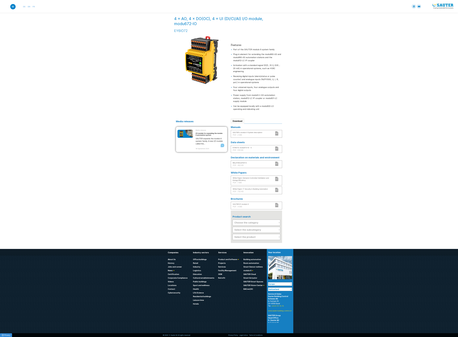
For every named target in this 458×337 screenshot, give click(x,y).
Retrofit (221, 278)
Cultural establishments (203, 278)
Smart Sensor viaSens (253, 267)
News (170, 270)
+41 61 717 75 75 (277, 306)
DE (24, 6)
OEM (220, 274)
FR (34, 6)
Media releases (201, 130)
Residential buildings (202, 296)
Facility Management (227, 270)
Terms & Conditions (256, 335)
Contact (171, 289)
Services (222, 267)
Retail (195, 263)
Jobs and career (175, 267)
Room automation (251, 263)
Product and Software (227, 259)
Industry (196, 267)
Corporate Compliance (177, 278)
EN (29, 6)
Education (197, 274)
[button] (6, 335)
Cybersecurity (174, 293)
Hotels (196, 304)
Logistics (197, 270)
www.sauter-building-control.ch (280, 311)
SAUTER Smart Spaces (253, 282)
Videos (171, 282)
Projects (222, 263)
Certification (173, 274)
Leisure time (198, 300)
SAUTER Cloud (249, 274)
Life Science (198, 293)
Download (237, 121)
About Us (172, 259)
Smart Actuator (250, 278)
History (171, 263)
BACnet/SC (248, 289)
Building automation (252, 259)
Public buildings (200, 282)
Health (196, 289)
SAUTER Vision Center (253, 285)
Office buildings (200, 259)
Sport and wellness (201, 285)
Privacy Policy (233, 335)
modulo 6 (247, 270)
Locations (172, 285)
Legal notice (243, 335)
